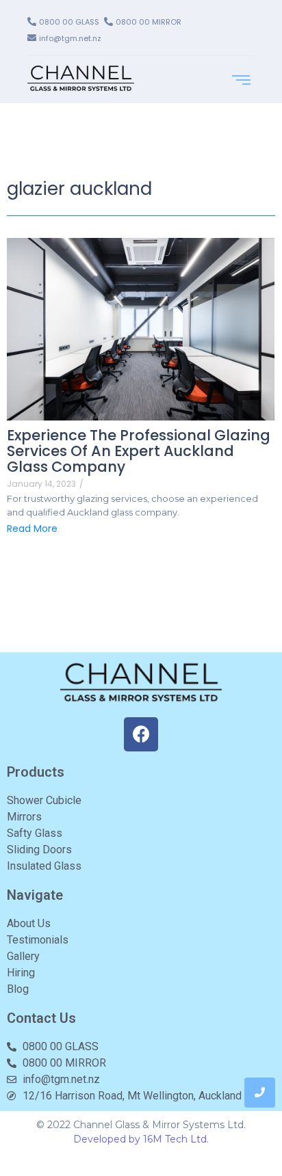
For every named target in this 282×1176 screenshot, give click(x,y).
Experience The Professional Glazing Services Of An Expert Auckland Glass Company (138, 451)
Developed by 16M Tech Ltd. (141, 1139)
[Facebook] (141, 734)
